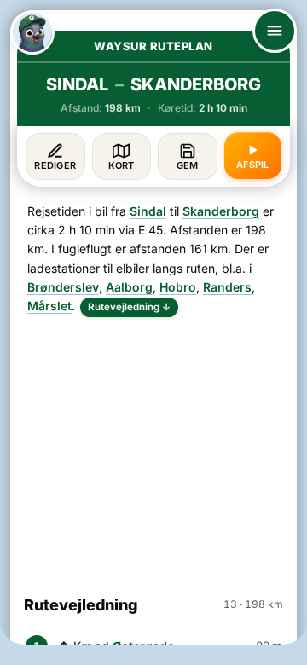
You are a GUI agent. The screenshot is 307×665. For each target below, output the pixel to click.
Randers (227, 287)
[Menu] (274, 31)
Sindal (148, 211)
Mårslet (49, 305)
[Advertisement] (153, 448)
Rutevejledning (129, 307)
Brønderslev (63, 287)
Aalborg (129, 287)
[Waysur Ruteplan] (32, 32)
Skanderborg (220, 211)
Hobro (177, 287)
